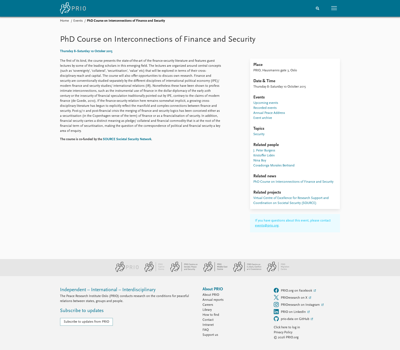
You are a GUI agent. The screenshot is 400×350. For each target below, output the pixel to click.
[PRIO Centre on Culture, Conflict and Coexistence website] (245, 271)
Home (64, 21)
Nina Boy (259, 160)
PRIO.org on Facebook (297, 290)
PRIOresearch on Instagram (301, 305)
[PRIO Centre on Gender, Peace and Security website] (182, 271)
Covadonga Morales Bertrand (274, 165)
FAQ (205, 330)
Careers (207, 305)
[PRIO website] (125, 271)
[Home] (73, 8)
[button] (334, 8)
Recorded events (265, 108)
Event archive (262, 118)
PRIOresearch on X (294, 298)
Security (258, 134)
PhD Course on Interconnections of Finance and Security (293, 182)
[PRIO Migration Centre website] (275, 271)
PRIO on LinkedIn (294, 312)
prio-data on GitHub (295, 319)
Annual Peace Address (269, 113)
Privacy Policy (283, 332)
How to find (210, 315)
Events (78, 21)
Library (207, 310)
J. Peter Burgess (264, 150)
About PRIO (210, 295)
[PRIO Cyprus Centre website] (153, 271)
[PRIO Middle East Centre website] (214, 271)
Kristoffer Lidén (264, 155)
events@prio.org (267, 225)
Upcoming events (265, 103)
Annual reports (213, 300)
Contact (208, 320)
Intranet (208, 325)
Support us (210, 335)
